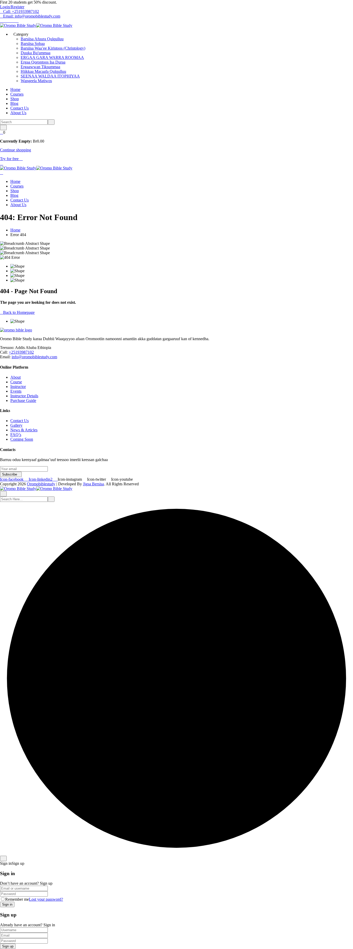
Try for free (10, 159)
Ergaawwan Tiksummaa (40, 67)
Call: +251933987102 (21, 11)
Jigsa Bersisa (93, 484)
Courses (17, 94)
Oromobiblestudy (41, 484)
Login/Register (12, 7)
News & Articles (23, 430)
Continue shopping (15, 150)
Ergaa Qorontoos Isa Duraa (43, 62)
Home (15, 89)
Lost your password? (46, 899)
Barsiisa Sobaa (33, 43)
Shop (14, 99)
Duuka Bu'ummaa (35, 53)
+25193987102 (21, 352)
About (15, 377)
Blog (14, 103)
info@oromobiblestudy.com (34, 357)
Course (16, 382)
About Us (18, 113)
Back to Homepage (19, 312)
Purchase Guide (23, 400)
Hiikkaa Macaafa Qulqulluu (43, 71)
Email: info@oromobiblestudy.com (31, 16)
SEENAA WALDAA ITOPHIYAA (50, 76)
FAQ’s (15, 434)
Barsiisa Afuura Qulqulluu (42, 39)
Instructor (18, 386)
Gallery (16, 425)
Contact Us (19, 108)
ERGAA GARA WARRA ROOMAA (52, 57)
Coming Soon (21, 439)
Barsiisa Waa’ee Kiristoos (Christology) (53, 48)
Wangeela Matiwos (36, 81)
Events (15, 391)
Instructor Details (24, 396)
